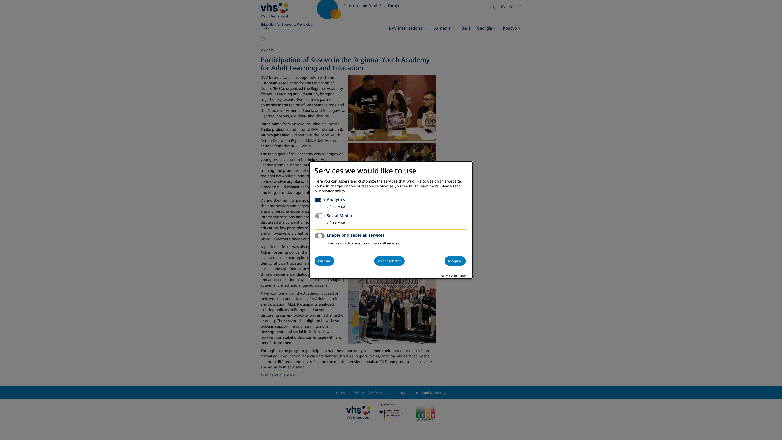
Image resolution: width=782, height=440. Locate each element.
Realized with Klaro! (452, 276)
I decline (324, 261)
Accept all (455, 261)
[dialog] (391, 219)
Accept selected (389, 261)
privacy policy (333, 191)
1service (336, 206)
